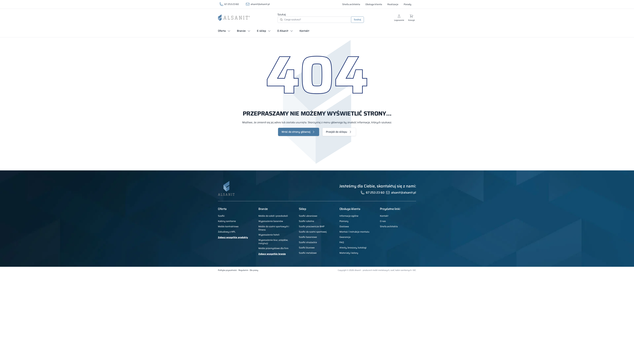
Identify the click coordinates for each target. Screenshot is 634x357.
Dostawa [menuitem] (344, 226)
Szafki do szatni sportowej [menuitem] (313, 231)
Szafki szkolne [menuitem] (306, 221)
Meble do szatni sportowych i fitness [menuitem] (273, 228)
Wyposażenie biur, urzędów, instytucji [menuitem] (273, 241)
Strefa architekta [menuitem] (389, 226)
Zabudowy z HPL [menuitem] (227, 231)
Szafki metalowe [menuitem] (308, 253)
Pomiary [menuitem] (343, 221)
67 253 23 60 (231, 4)
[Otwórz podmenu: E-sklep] (269, 31)
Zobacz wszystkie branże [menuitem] (272, 254)
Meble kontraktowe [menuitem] (228, 226)
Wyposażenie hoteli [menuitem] (269, 234)
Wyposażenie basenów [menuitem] (270, 221)
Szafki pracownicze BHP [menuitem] (311, 226)
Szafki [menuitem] (221, 216)
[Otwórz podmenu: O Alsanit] (292, 31)
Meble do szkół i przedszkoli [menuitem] (273, 216)
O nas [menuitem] (383, 221)
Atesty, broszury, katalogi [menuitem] (353, 247)
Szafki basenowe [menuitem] (308, 237)
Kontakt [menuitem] (384, 216)
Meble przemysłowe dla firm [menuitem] (273, 248)
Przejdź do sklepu (336, 132)
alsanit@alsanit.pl (260, 4)
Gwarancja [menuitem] (345, 237)
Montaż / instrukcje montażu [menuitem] (354, 231)
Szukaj (282, 14)
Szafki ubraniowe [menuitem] (308, 216)
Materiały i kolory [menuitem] (348, 253)
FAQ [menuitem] (341, 242)
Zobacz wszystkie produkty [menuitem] (233, 237)
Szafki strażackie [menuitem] (308, 242)
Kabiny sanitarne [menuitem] (227, 221)
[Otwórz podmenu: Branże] (249, 31)
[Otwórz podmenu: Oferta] (229, 31)
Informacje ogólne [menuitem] (348, 216)
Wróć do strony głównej (296, 132)
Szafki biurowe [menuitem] (307, 247)
